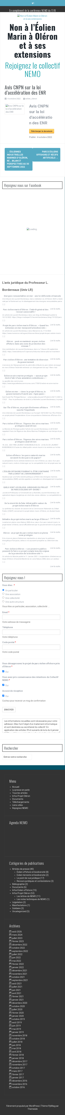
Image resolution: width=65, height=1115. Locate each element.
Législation (17, 902)
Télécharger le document (41, 131)
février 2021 (18, 996)
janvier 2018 (18, 1058)
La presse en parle (21, 790)
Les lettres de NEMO (26, 896)
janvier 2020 (18, 1016)
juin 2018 (16, 1045)
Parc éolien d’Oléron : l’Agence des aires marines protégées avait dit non (26, 424)
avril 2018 (16, 1051)
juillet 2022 (17, 954)
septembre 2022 (20, 951)
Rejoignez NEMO (20, 808)
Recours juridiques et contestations (33, 881)
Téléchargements (20, 802)
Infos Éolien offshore (22, 890)
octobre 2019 (18, 1019)
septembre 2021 (20, 980)
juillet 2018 (17, 1042)
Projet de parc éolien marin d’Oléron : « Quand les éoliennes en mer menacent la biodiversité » (26, 326)
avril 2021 (16, 993)
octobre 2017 (18, 1068)
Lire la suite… (55, 309)
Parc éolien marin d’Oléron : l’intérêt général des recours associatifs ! (25, 310)
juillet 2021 (17, 987)
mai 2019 (16, 1029)
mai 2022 (16, 961)
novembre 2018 (19, 1035)
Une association (12, 594)
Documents (17, 799)
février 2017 (18, 1074)
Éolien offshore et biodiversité (31, 872)
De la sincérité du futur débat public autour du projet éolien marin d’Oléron (26, 504)
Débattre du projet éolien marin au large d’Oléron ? (25, 519)
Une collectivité (12, 598)
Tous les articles (20, 793)
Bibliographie (18, 884)
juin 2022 (16, 957)
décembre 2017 (19, 1061)
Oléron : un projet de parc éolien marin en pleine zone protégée (25, 534)
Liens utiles (17, 805)
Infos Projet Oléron (21, 796)
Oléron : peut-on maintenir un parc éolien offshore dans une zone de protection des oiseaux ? (25, 343)
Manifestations (19, 905)
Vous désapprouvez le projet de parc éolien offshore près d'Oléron (31, 665)
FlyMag (51, 1106)
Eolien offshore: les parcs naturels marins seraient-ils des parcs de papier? (25, 456)
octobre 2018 (18, 1038)
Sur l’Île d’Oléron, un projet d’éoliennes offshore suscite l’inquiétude (25, 408)
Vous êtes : (8, 585)
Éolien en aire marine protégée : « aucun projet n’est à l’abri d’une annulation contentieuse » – (25, 377)
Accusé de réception (12, 691)
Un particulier (11, 590)
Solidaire (16, 908)
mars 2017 (17, 1071)
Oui (6, 672)
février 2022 (18, 964)
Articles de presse (20, 869)
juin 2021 (16, 990)
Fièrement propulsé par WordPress (23, 1106)
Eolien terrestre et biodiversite (31, 875)
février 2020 (18, 1013)
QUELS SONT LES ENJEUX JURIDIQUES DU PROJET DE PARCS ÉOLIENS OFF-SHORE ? (25, 488)
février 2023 (18, 941)
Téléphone (7, 627)
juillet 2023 (17, 938)
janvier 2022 (18, 967)
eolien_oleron (31, 99)
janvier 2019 (18, 1032)
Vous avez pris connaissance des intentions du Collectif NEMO (30, 678)
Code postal (9, 642)
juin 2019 (16, 1025)
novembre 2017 (19, 1064)
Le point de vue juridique (28, 878)
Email (5, 612)
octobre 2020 (18, 1006)
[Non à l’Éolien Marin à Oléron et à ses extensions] (32, 18)
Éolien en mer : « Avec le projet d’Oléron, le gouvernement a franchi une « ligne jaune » (26, 392)
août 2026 (17, 931)
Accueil (15, 787)
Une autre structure (14, 602)
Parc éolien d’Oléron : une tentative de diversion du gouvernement (25, 361)
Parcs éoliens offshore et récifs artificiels (47, 155)
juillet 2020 (17, 1009)
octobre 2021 (18, 977)
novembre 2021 (19, 974)
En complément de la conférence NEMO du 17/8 (32, 10)
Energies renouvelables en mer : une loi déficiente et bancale (32, 296)
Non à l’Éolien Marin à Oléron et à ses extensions (32, 40)
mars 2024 (17, 935)
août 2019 (17, 1022)
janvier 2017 (18, 1077)
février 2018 (18, 1055)
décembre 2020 (19, 1003)
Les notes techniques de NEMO (31, 899)
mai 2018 (16, 1048)
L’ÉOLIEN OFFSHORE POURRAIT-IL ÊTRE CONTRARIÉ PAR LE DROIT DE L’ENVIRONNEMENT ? (26, 472)
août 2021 (17, 983)
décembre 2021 (19, 970)
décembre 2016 (19, 1081)
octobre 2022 (18, 948)
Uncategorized (19, 911)
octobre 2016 (18, 1087)
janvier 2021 (18, 1000)
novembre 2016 (19, 1084)
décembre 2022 (19, 944)
